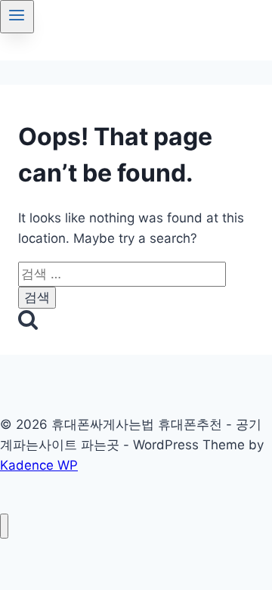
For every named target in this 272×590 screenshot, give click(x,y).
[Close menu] (4, 526)
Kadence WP (39, 465)
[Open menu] (17, 16)
